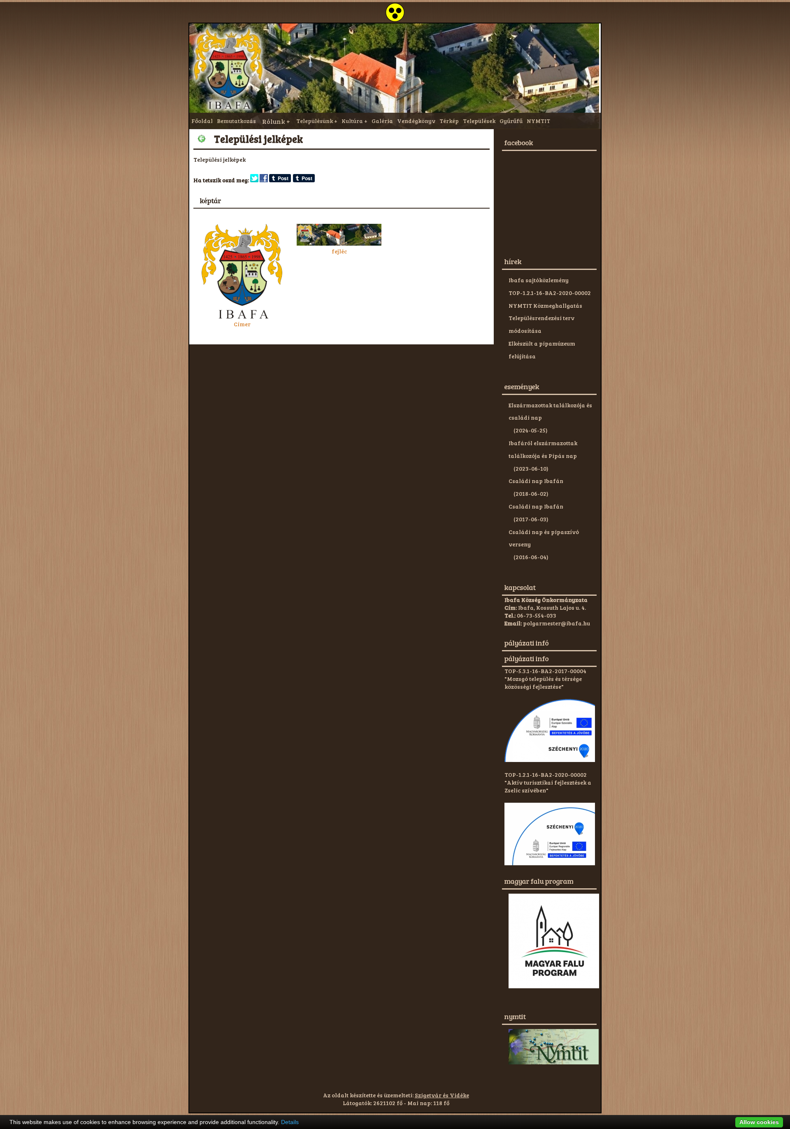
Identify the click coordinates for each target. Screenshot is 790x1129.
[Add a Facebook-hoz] (264, 180)
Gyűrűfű (511, 121)
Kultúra (352, 121)
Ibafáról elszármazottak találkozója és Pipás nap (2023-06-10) (543, 455)
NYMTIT (538, 121)
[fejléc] (339, 243)
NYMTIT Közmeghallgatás (545, 305)
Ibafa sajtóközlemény (539, 280)
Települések (479, 121)
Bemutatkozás (236, 121)
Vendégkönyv (416, 121)
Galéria (382, 121)
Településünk (314, 121)
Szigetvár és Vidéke (442, 1095)
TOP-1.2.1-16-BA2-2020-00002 (550, 293)
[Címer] (242, 316)
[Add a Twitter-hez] (254, 180)
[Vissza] (202, 139)
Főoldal (202, 121)
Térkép (449, 121)
